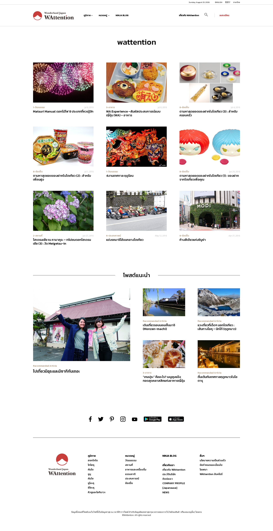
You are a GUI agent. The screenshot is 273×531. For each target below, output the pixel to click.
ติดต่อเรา (167, 479)
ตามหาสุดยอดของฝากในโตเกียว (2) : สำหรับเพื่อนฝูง (62, 177)
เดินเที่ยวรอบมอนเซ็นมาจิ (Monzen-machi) (159, 327)
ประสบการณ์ (132, 478)
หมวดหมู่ (103, 15)
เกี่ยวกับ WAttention (189, 15)
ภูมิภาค (87, 15)
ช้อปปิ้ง (129, 483)
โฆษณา (203, 469)
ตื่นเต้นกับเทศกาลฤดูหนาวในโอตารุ (217, 378)
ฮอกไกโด (93, 460)
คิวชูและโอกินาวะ (97, 492)
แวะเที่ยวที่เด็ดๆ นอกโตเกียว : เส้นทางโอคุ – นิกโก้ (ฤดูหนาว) (217, 327)
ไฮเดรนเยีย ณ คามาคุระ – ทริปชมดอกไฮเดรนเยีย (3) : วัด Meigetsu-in (62, 241)
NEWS (165, 492)
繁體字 (227, 2)
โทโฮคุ (91, 465)
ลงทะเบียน (224, 15)
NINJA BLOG (122, 15)
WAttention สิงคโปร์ (211, 474)
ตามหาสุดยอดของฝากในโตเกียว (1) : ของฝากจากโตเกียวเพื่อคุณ (209, 177)
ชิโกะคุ (91, 487)
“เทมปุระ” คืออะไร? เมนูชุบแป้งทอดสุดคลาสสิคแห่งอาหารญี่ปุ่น (164, 378)
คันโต (91, 469)
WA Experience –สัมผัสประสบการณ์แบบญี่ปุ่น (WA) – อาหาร (133, 113)
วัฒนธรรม (130, 460)
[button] (208, 15)
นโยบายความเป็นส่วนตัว (213, 460)
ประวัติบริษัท (169, 474)
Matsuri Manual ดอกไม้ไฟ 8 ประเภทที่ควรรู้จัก (63, 111)
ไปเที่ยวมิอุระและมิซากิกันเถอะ (56, 371)
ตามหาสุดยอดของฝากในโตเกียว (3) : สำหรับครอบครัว (208, 113)
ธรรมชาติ (130, 474)
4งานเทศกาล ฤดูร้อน (119, 175)
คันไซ (91, 478)
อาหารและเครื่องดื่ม (135, 469)
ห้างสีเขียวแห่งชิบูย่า (192, 239)
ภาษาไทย (236, 2)
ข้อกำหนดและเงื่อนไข (211, 465)
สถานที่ (129, 465)
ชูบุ (89, 474)
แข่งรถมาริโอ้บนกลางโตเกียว (124, 239)
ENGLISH (218, 2)
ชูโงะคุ (91, 483)
